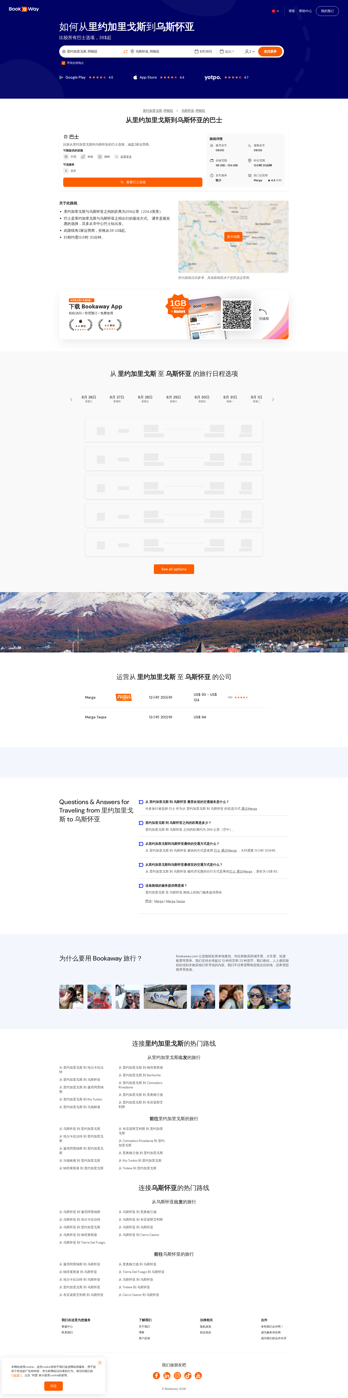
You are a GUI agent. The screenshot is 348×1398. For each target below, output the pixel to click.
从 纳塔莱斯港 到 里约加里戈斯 (81, 1168)
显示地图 (233, 237)
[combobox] (91, 51)
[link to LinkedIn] (167, 1375)
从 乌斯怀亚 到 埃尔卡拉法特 (79, 1219)
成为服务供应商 (271, 1332)
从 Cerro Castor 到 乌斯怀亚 (139, 1295)
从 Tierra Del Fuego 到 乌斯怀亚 (142, 1272)
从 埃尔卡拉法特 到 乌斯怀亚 (79, 1279)
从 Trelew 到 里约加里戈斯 (137, 1168)
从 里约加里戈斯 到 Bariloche (140, 1075)
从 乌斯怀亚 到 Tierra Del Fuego (82, 1242)
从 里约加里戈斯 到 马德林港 (79, 1107)
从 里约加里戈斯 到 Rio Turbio (80, 1099)
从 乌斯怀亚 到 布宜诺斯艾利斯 (141, 1219)
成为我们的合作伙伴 (273, 1338)
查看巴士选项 (136, 182)
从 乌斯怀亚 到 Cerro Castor (139, 1235)
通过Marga (249, 809)
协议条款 (205, 1332)
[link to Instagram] (177, 1375)
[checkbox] (63, 63)
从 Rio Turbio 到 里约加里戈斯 (140, 1160)
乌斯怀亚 (187, 111)
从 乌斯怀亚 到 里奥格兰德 (137, 1212)
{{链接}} (16, 1375)
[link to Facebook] (156, 1375)
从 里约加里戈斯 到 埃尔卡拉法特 (81, 1069)
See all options (174, 569)
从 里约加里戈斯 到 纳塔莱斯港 (141, 1067)
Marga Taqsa (95, 717)
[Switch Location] (125, 51)
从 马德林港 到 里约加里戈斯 (79, 1160)
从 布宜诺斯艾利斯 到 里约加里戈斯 (141, 1131)
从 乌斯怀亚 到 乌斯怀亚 (136, 1227)
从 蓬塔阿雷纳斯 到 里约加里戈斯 (81, 1150)
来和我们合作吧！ (272, 1326)
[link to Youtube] (198, 1375)
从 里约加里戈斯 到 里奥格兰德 (141, 1095)
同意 (53, 1386)
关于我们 (144, 1326)
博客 (141, 1332)
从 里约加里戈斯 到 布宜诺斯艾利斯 (141, 1104)
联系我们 (67, 1332)
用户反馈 (144, 1338)
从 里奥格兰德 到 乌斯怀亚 (137, 1264)
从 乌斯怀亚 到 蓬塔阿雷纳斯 (79, 1212)
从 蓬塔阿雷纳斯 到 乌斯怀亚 (79, 1264)
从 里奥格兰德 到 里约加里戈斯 (141, 1153)
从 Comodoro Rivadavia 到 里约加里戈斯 (142, 1143)
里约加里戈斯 (152, 111)
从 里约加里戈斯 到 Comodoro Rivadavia (140, 1085)
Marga (258, 180)
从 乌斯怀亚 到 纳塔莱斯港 (78, 1235)
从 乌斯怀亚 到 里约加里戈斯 (79, 1129)
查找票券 (270, 51)
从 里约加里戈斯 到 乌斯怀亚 (79, 1079)
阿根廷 (168, 111)
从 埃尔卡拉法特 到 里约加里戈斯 (81, 1138)
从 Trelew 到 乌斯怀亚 (134, 1287)
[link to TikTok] (188, 1375)
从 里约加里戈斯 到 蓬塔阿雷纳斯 (81, 1089)
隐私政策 (205, 1326)
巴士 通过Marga (225, 850)
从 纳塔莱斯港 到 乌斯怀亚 (78, 1272)
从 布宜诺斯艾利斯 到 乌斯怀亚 (81, 1295)
